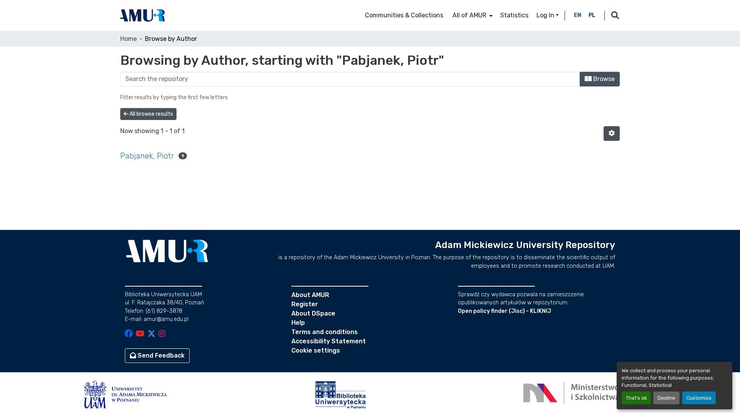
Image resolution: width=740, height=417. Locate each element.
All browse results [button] (150, 114)
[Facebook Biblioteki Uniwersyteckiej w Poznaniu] (129, 334)
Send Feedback (160, 355)
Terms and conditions (324, 332)
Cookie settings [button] (315, 350)
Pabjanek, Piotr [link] (147, 155)
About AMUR (310, 295)
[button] (142, 15)
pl (592, 15)
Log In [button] (546, 15)
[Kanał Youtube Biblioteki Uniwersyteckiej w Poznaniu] (140, 334)
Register (304, 304)
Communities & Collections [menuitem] (404, 15)
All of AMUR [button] (469, 15)
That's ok (636, 398)
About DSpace (313, 313)
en (578, 15)
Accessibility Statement (328, 341)
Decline (666, 398)
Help (298, 322)
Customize (698, 398)
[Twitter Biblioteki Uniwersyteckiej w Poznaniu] (151, 334)
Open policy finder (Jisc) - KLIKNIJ (504, 311)
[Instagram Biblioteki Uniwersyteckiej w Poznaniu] (161, 334)
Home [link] (128, 38)
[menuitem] (472, 15)
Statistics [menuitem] (514, 15)
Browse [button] (603, 79)
